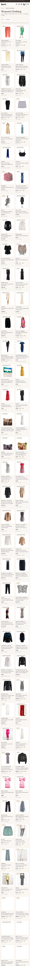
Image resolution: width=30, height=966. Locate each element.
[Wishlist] (17, 4)
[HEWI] (3, 4)
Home (2, 8)
